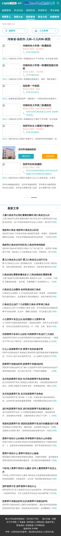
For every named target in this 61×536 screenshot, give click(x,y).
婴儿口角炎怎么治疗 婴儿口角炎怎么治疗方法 (24, 259)
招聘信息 (40, 522)
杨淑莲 (28, 184)
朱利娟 (41, 188)
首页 (4, 24)
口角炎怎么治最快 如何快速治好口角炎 (21, 289)
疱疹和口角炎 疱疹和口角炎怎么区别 (20, 230)
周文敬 (18, 188)
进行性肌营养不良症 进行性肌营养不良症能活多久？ (28, 408)
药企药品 (18, 10)
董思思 (13, 184)
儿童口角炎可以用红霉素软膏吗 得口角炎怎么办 (26, 215)
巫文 (12, 188)
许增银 (34, 188)
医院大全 (18, 16)
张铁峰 (35, 184)
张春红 (5, 188)
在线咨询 (50, 156)
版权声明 (49, 522)
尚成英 (43, 184)
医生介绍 (42, 16)
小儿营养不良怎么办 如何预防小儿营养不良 (23, 319)
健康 (20, 3)
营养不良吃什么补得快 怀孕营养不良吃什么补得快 (27, 438)
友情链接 (29, 525)
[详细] (54, 222)
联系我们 (31, 522)
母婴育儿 (6, 16)
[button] (27, 197)
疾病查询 (54, 16)
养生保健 (54, 10)
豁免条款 (20, 525)
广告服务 (21, 522)
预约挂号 (26, 156)
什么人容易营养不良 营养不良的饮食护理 (22, 349)
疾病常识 (42, 10)
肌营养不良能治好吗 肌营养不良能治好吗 (22, 364)
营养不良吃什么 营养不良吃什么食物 (20, 453)
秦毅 (50, 184)
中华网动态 (40, 525)
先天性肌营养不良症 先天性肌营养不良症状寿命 (26, 379)
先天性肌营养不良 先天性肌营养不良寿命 (22, 393)
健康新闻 (6, 10)
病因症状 (30, 10)
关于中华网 (11, 522)
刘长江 (26, 188)
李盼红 (49, 188)
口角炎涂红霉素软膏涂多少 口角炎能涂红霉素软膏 (27, 274)
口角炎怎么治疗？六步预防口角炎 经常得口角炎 (26, 304)
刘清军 (20, 184)
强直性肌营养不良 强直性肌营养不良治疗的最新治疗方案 (30, 423)
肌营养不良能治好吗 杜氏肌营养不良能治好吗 (24, 501)
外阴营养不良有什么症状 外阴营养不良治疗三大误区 (28, 334)
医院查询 (30, 16)
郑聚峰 (5, 184)
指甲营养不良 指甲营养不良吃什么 (19, 486)
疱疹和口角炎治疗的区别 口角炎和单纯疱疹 (23, 244)
